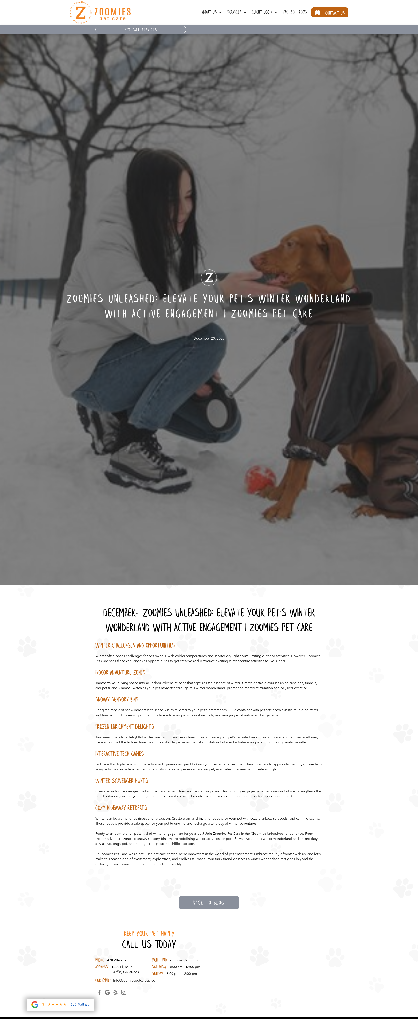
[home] (100, 12)
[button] (213, 12)
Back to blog (208, 903)
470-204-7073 (295, 12)
